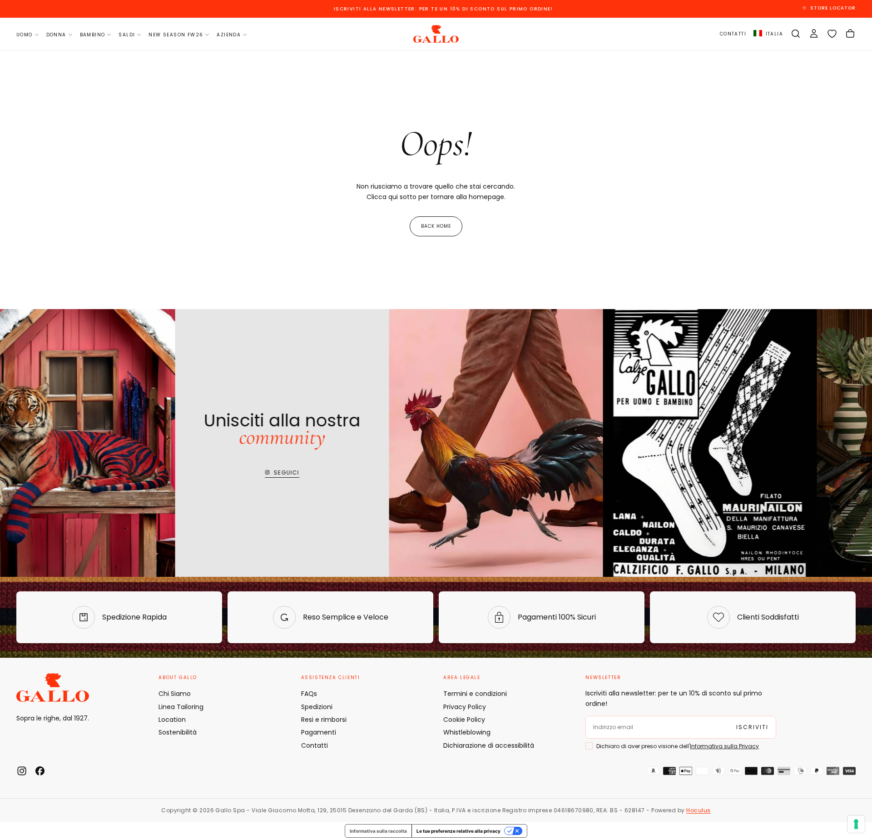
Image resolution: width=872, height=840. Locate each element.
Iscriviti (436, 491)
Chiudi (436, 517)
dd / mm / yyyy (381, 441)
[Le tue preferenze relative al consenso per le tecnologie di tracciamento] (856, 824)
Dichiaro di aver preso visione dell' (433, 467)
